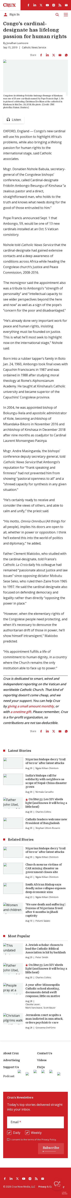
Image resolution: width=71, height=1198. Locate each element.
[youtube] (47, 5)
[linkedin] (35, 5)
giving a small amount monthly (31, 706)
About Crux (11, 1053)
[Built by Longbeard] (65, 1193)
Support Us (11, 1067)
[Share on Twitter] (53, 55)
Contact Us (44, 1053)
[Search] (57, 15)
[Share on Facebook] (41, 55)
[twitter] (41, 5)
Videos (42, 1060)
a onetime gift (20, 712)
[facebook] (28, 5)
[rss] (60, 5)
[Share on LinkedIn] (47, 55)
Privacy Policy (48, 1139)
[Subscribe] (66, 5)
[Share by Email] (60, 55)
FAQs (41, 1067)
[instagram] (53, 5)
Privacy (42, 1186)
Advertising (11, 1060)
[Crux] (9, 5)
